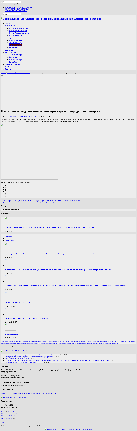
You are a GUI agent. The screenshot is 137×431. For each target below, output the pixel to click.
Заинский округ (14, 47)
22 (14, 416)
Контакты (8, 69)
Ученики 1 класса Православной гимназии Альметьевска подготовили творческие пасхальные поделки (41, 200)
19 (7, 416)
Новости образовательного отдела (20, 33)
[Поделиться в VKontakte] (5, 186)
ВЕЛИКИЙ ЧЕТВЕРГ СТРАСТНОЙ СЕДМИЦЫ (26, 318)
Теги (6, 238)
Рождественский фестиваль (37, 343)
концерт (97, 341)
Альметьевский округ (15, 40)
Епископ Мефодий (5, 341)
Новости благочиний (31, 116)
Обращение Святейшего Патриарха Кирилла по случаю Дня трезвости (29, 357)
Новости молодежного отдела (18, 28)
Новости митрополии (15, 35)
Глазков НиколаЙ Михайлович (106, 341)
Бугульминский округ (15, 42)
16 (16, 414)
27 (9, 418)
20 (9, 416)
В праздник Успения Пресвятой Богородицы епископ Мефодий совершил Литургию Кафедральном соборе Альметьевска (58, 269)
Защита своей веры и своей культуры (17, 358)
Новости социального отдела (18, 30)
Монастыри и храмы (11, 52)
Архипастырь (9, 50)
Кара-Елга (79, 343)
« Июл (3, 422)
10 (2, 414)
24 (2, 418)
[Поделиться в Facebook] (5, 195)
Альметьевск (25, 341)
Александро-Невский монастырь (94, 343)
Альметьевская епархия (15, 341)
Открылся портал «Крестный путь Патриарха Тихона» (23, 362)
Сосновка (84, 343)
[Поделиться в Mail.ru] (5, 193)
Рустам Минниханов (53, 343)
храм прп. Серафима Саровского (122, 341)
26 (7, 418)
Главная (7, 23)
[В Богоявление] (10, 330)
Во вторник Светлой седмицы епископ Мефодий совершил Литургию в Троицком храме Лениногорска (41, 202)
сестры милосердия (90, 341)
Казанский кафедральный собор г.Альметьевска (44, 341)
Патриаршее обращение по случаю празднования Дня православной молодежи (32, 355)
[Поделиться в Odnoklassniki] (5, 187)
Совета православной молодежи (8, 343)
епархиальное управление (78, 341)
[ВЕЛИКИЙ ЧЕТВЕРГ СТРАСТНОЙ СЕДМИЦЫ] (10, 314)
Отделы (7, 67)
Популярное (9, 237)
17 (2, 416)
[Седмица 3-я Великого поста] (10, 299)
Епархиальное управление (13, 64)
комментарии (9, 240)
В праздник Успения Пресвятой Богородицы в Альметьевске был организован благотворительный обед (50, 254)
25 (4, 418)
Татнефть (132, 341)
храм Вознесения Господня (69, 343)
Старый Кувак (115, 343)
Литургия (58, 341)
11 (4, 414)
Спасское (60, 343)
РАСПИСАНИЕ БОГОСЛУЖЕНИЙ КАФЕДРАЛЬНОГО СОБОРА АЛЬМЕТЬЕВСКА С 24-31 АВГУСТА (51, 228)
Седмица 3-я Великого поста (17, 302)
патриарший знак (107, 343)
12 (7, 414)
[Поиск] (1, 2)
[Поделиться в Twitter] (5, 197)
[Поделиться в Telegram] (5, 189)
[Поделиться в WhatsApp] (5, 191)
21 (11, 416)
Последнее (8, 235)
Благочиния (8, 38)
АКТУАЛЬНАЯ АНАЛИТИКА (17, 351)
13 (9, 414)
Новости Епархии (10, 26)
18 (4, 416)
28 (11, 418)
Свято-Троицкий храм (66, 341)
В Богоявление (11, 334)
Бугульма (30, 341)
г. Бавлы (46, 343)
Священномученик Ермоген (23, 343)
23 (16, 416)
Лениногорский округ (15, 45)
